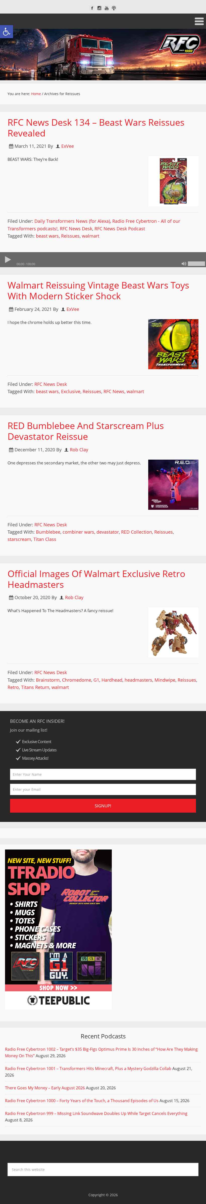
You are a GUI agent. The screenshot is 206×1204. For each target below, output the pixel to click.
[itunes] (114, 8)
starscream (19, 539)
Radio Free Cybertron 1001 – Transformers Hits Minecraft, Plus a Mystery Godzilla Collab (88, 1068)
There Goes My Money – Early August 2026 (45, 1088)
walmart (90, 236)
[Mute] (183, 263)
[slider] (196, 263)
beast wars (47, 236)
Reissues (70, 236)
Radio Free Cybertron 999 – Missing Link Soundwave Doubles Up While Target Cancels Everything (96, 1113)
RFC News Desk (76, 229)
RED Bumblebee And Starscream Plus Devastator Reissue (86, 431)
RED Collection (136, 532)
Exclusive (70, 391)
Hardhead (111, 680)
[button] (6, 31)
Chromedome (76, 680)
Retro (13, 687)
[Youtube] (107, 8)
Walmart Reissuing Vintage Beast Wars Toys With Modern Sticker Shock (98, 290)
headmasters (138, 680)
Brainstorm (48, 680)
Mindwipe (164, 680)
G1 (96, 680)
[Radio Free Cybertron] (103, 54)
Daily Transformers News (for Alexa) (72, 221)
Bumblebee (48, 532)
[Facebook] (92, 8)
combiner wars (78, 532)
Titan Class (44, 539)
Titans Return (35, 687)
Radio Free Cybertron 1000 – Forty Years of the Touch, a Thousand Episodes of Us (82, 1100)
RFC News (114, 391)
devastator (107, 532)
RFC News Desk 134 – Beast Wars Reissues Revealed (96, 127)
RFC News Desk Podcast (119, 229)
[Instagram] (99, 8)
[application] (103, 259)
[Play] (7, 259)
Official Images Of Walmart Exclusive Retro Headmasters (96, 579)
